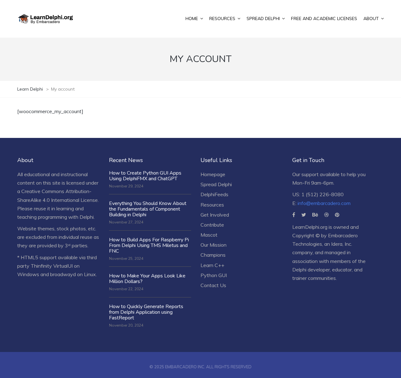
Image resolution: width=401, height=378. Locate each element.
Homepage (212, 174)
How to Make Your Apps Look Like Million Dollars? (147, 278)
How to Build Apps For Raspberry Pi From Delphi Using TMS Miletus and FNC (149, 245)
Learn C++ (212, 265)
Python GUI (213, 275)
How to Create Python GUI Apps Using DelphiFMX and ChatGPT (145, 176)
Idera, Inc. (341, 244)
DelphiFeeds (214, 194)
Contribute (212, 225)
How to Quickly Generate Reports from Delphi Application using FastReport (146, 312)
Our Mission (213, 245)
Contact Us (213, 285)
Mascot (208, 235)
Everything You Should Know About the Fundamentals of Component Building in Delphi (147, 209)
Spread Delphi (216, 184)
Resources (212, 205)
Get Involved (214, 215)
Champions (213, 255)
